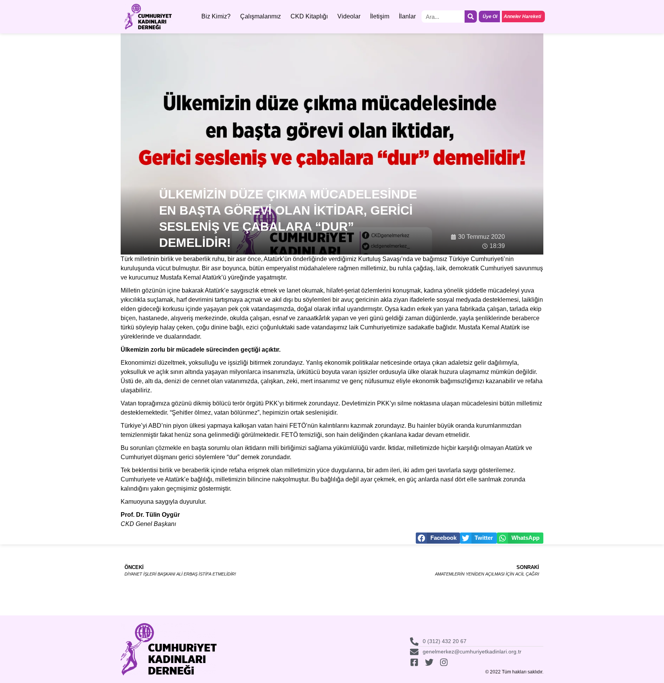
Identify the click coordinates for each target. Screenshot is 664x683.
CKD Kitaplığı (309, 16)
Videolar (348, 16)
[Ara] (471, 16)
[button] (438, 538)
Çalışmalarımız (260, 16)
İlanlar (407, 16)
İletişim (379, 16)
